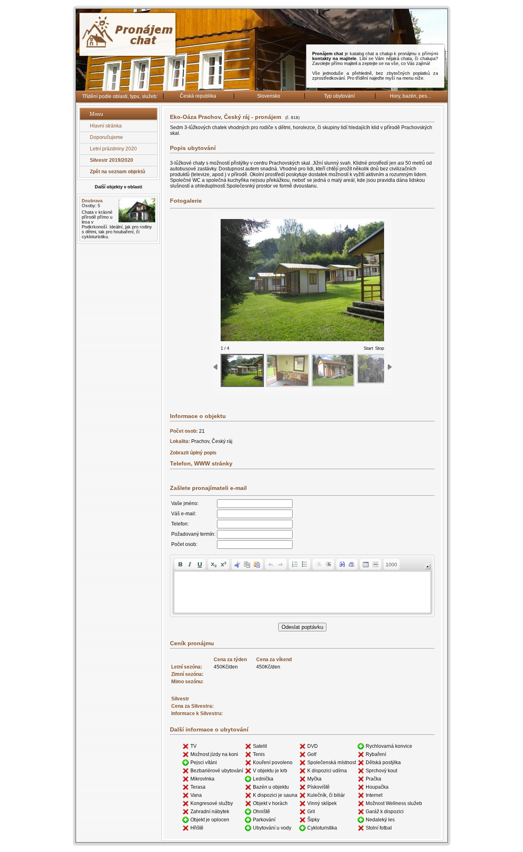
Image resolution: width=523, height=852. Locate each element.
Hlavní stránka (106, 126)
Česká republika (198, 96)
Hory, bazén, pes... (410, 96)
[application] (302, 586)
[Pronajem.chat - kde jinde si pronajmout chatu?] (261, 89)
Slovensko (268, 96)
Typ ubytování (339, 96)
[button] (180, 564)
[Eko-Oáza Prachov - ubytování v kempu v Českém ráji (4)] (378, 369)
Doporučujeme (106, 137)
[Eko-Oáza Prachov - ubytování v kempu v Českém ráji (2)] (287, 370)
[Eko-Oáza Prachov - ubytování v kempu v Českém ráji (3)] (333, 370)
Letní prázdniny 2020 (113, 149)
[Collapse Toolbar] (427, 566)
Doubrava (92, 200)
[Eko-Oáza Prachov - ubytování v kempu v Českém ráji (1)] (242, 370)
